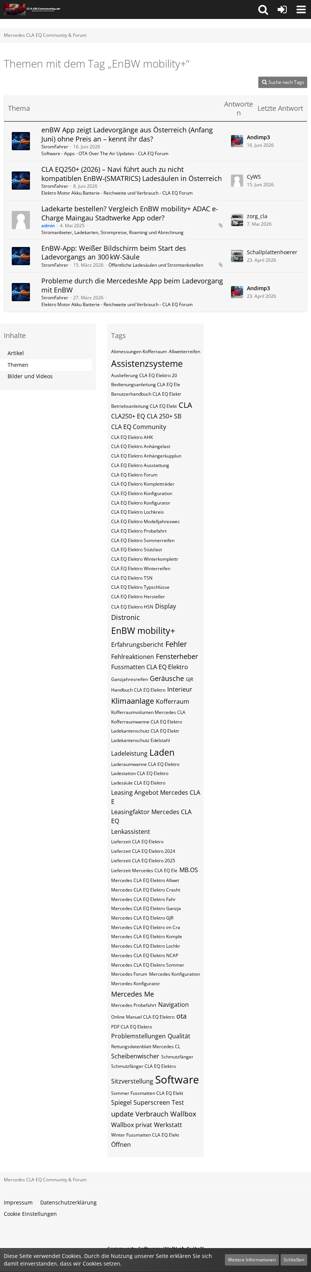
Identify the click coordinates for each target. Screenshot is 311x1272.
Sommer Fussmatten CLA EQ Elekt (147, 1093)
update (122, 1113)
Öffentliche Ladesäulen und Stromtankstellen (155, 265)
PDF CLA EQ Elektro (131, 1027)
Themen (18, 364)
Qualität (179, 1036)
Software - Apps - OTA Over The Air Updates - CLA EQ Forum (104, 153)
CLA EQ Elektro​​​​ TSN (131, 578)
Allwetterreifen (184, 351)
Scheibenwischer (135, 1056)
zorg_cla (257, 216)
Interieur (179, 689)
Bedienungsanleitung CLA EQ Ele (145, 384)
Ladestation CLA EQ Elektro (139, 773)
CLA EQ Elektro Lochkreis (137, 512)
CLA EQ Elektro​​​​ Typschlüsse (140, 587)
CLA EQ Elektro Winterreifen (140, 568)
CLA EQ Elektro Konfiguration (141, 493)
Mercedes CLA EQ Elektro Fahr (143, 899)
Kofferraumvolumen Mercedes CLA (148, 712)
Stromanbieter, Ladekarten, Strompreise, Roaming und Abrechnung (112, 232)
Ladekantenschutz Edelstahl (140, 740)
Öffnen (121, 1144)
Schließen (294, 1259)
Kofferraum (172, 701)
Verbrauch (151, 1113)
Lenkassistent (130, 831)
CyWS (254, 176)
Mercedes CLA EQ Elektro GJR (142, 918)
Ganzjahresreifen (129, 679)
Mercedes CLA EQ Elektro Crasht (145, 890)
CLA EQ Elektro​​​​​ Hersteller (138, 596)
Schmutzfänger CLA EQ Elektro (143, 1066)
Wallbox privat (131, 1125)
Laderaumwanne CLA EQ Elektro (145, 764)
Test (178, 1102)
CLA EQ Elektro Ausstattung (140, 465)
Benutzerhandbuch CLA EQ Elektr (146, 394)
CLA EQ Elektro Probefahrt (138, 531)
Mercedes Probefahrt (133, 1005)
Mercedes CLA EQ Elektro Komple (146, 936)
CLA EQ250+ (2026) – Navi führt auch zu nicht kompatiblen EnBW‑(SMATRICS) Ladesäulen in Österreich (131, 174)
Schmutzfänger (177, 1056)
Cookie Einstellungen (30, 1213)
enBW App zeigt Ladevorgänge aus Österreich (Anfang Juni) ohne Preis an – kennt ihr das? (127, 134)
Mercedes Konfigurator (135, 983)
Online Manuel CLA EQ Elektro (142, 1017)
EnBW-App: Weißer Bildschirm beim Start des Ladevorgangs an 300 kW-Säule (113, 253)
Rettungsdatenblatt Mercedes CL (145, 1046)
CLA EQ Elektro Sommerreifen (142, 540)
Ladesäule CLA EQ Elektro (138, 783)
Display (165, 606)
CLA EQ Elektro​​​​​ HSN (132, 607)
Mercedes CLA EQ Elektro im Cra (145, 927)
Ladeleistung (129, 753)
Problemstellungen (138, 1036)
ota (181, 1015)
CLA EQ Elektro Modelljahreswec (145, 521)
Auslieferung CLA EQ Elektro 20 (144, 375)
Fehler (176, 644)
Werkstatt (168, 1125)
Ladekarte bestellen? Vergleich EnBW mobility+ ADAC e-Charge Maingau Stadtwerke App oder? (129, 213)
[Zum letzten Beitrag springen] (237, 141)
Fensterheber (177, 656)
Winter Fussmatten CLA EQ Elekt (145, 1135)
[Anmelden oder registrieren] (282, 9)
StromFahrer (54, 146)
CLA (185, 405)
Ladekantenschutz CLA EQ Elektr (145, 731)
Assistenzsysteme (147, 363)
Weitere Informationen (252, 1259)
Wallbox (183, 1113)
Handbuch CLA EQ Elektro (138, 690)
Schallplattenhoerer (272, 252)
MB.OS (188, 870)
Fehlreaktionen (132, 657)
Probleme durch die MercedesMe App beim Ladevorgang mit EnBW (132, 285)
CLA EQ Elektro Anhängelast (140, 446)
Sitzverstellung (132, 1081)
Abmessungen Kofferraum (139, 351)
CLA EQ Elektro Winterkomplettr (144, 559)
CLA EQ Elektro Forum (134, 475)
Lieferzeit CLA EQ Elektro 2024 (143, 851)
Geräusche (167, 678)
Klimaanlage (132, 701)
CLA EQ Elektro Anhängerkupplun (146, 456)
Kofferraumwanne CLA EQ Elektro (146, 722)
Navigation (173, 1004)
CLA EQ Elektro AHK (132, 437)
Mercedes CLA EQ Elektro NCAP (144, 955)
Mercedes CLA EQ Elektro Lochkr (145, 946)
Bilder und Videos (30, 376)
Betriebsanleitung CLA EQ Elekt (144, 406)
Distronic (125, 617)
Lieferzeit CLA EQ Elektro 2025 (143, 860)
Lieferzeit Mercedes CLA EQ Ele (144, 870)
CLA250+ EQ (128, 416)
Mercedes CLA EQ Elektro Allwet (145, 880)
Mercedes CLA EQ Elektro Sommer (147, 965)
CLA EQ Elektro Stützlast (136, 549)
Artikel (16, 353)
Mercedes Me (132, 993)
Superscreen (152, 1102)
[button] (263, 9)
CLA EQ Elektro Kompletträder (142, 484)
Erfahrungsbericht (137, 644)
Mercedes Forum (129, 974)
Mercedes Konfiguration (174, 974)
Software (177, 1079)
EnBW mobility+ (143, 630)
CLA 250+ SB (164, 416)
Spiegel (121, 1102)
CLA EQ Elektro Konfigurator (140, 503)
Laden (161, 752)
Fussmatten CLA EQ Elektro (149, 667)
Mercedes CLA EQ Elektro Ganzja (146, 908)
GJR (189, 679)
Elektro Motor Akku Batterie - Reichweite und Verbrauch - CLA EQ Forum (117, 193)
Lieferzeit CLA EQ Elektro (137, 841)
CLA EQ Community (138, 427)
